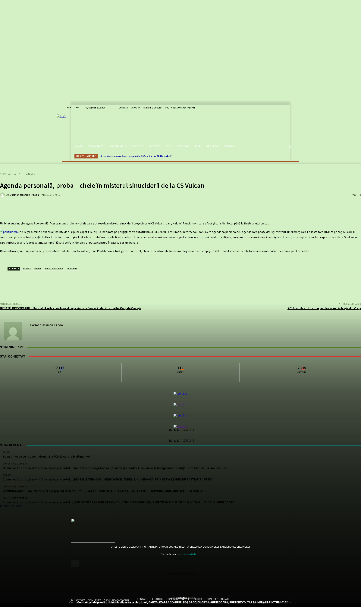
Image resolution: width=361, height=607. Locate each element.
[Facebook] (75, 563)
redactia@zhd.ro (190, 554)
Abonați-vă (302, 365)
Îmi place (59, 365)
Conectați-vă (180, 365)
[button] (290, 146)
